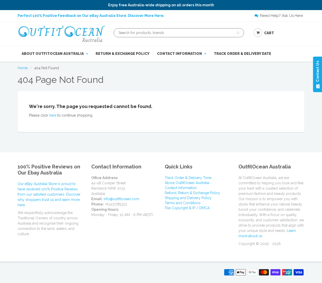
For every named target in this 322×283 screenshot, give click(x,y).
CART (269, 33)
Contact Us (317, 72)
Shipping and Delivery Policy (188, 198)
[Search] (237, 33)
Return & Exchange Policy (122, 54)
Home (23, 68)
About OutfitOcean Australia (53, 54)
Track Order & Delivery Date (242, 54)
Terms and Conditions (182, 203)
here (52, 115)
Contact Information (179, 54)
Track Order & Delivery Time (188, 178)
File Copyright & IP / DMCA (187, 208)
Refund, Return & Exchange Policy (192, 193)
